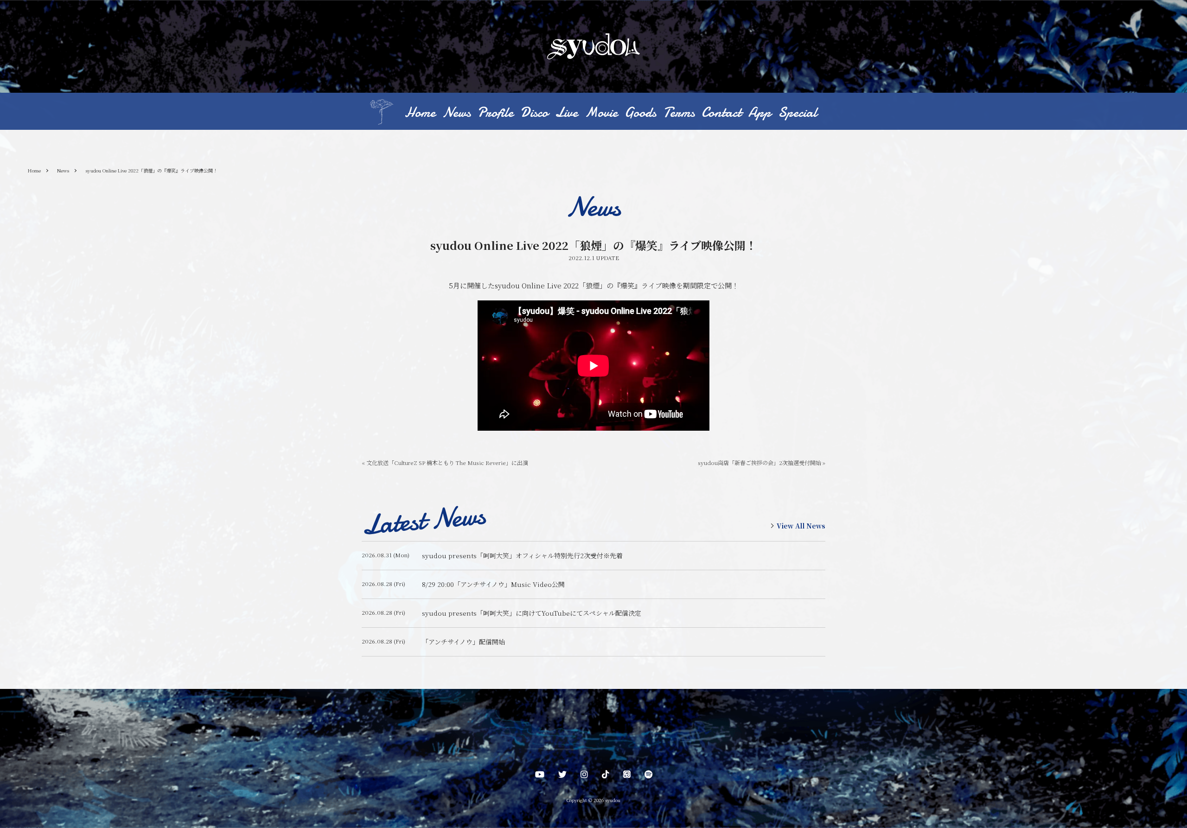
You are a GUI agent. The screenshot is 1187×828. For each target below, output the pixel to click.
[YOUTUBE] (539, 776)
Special (797, 112)
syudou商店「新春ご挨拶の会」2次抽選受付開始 (761, 462)
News (456, 112)
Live (566, 112)
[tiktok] (605, 776)
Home (420, 112)
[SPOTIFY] (648, 776)
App (759, 112)
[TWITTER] (562, 776)
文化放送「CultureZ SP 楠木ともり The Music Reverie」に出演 (445, 462)
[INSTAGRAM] (584, 776)
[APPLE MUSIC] (627, 776)
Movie (601, 112)
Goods (640, 112)
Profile (495, 112)
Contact (721, 112)
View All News (801, 525)
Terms (679, 112)
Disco (534, 112)
